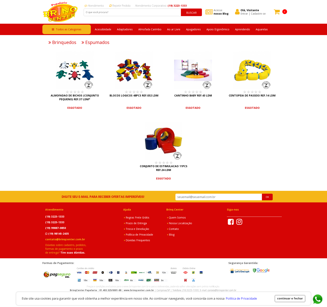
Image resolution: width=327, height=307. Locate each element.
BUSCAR (191, 12)
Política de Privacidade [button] (241, 298)
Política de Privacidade (139, 234)
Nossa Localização (180, 223)
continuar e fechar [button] (290, 298)
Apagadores (193, 29)
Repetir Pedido (121, 5)
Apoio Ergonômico (217, 29)
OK (267, 197)
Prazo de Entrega (136, 223)
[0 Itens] (277, 13)
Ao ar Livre (173, 29)
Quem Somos (177, 217)
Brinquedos (63, 42)
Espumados (96, 42)
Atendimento (95, 5)
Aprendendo (242, 29)
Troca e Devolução (137, 229)
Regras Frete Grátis (137, 217)
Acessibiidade (103, 29)
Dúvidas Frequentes (138, 240)
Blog (171, 234)
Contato (174, 229)
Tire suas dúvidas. (72, 252)
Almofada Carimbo (149, 29)
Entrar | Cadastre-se (253, 13)
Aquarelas (262, 29)
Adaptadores (125, 29)
